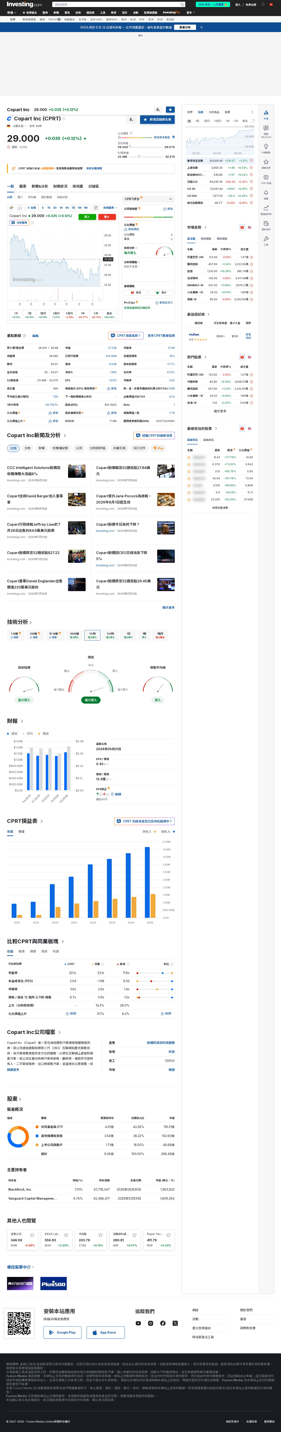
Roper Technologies (160, 1234)
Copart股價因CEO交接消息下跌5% (121, 555)
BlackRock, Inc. (20, 1189)
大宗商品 (214, 112)
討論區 (93, 186)
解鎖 (73, 1013)
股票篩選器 (150, 12)
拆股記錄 (62, 197)
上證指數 (192, 167)
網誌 (195, 1310)
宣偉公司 (16, 1234)
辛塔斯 (83, 1234)
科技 (172, 1052)
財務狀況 (60, 186)
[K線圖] (11, 207)
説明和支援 (248, 1328)
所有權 (32, 197)
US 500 (192, 195)
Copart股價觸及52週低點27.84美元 (123, 470)
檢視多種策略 (94, 168)
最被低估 (192, 440)
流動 (195, 1319)
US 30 (191, 188)
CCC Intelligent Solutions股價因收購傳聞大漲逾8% (33, 470)
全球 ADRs (96, 19)
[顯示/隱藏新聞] (96, 207)
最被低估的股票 (199, 428)
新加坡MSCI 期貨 (197, 174)
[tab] (16, 635)
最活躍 (191, 238)
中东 (141, 19)
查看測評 (248, 336)
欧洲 (132, 19)
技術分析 (17, 622)
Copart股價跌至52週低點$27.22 (33, 552)
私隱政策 (251, 1421)
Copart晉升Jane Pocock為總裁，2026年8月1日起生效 (124, 499)
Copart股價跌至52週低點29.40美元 (123, 584)
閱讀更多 (13, 1070)
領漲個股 (206, 238)
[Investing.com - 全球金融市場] (24, 4)
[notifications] (263, 4)
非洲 (159, 19)
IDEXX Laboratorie (56, 1234)
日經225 (192, 181)
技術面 (78, 186)
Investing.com (105, 530)
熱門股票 (194, 357)
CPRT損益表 (22, 821)
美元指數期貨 (195, 202)
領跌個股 (222, 238)
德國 (172, 1070)
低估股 (170, 19)
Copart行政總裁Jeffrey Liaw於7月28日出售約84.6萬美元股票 (33, 527)
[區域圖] (19, 207)
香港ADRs (111, 19)
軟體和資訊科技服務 (161, 1043)
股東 (12, 1099)
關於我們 (246, 1310)
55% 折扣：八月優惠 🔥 (212, 4)
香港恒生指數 (195, 160)
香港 (42, 19)
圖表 (22, 186)
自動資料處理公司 (123, 1234)
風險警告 (269, 1421)
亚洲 (150, 19)
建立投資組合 (201, 1328)
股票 (12, 19)
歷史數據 (46, 197)
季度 (21, 831)
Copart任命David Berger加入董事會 (35, 499)
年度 (10, 831)
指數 (200, 112)
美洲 (123, 19)
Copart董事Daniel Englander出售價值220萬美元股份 (35, 584)
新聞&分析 (40, 186)
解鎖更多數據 (162, 137)
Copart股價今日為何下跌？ (118, 524)
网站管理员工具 (203, 1337)
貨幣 (190, 112)
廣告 (243, 1319)
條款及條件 (232, 1421)
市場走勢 (194, 227)
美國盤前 (69, 19)
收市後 (82, 19)
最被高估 (208, 440)
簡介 (20, 197)
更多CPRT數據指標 (161, 335)
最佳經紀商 (196, 314)
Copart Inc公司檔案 (31, 1032)
